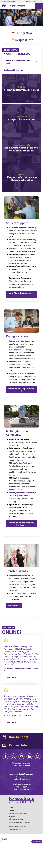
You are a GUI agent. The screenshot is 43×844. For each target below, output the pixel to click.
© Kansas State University (17, 827)
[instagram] (37, 756)
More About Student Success (21, 293)
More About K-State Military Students (21, 523)
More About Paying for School (21, 388)
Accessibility (13, 816)
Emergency (12, 810)
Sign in (28, 1)
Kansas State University (9, 1)
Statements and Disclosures (18, 813)
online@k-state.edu (22, 779)
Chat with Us (37, 841)
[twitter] (13, 756)
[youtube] (21, 756)
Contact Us (12, 807)
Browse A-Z (35, 1)
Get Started (13, 605)
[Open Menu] (39, 6)
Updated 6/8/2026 (15, 830)
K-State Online (17, 5)
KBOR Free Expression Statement (20, 822)
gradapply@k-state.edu (21, 789)
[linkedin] (29, 756)
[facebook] (5, 756)
